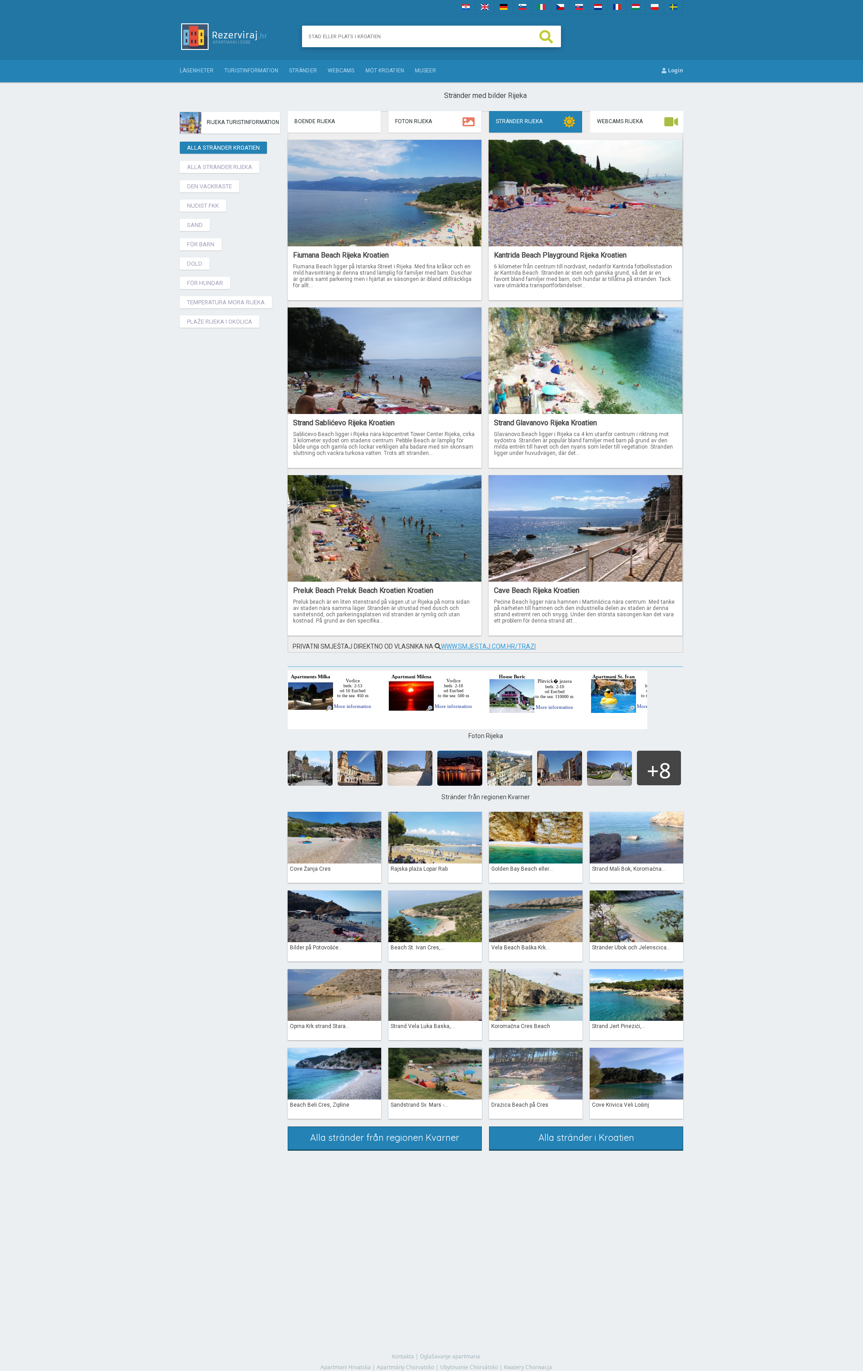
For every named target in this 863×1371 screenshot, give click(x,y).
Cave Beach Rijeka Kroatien (536, 590)
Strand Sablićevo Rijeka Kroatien (344, 422)
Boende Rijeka (314, 121)
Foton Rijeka (413, 121)
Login (675, 70)
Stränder (303, 70)
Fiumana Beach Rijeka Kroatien (341, 255)
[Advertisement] (231, 466)
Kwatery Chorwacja (528, 1367)
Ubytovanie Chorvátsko (469, 1367)
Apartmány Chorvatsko (405, 1367)
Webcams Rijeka (620, 121)
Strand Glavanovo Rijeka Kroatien (545, 422)
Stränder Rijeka (519, 121)
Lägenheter (197, 70)
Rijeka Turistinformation (243, 122)
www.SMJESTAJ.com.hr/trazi (488, 646)
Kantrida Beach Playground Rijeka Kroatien (560, 255)
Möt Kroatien (384, 70)
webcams (341, 70)
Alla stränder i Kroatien (586, 1137)
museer (425, 70)
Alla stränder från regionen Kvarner (384, 1137)
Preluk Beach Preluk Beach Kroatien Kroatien (363, 590)
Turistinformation (251, 70)
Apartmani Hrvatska (345, 1367)
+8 (659, 770)
